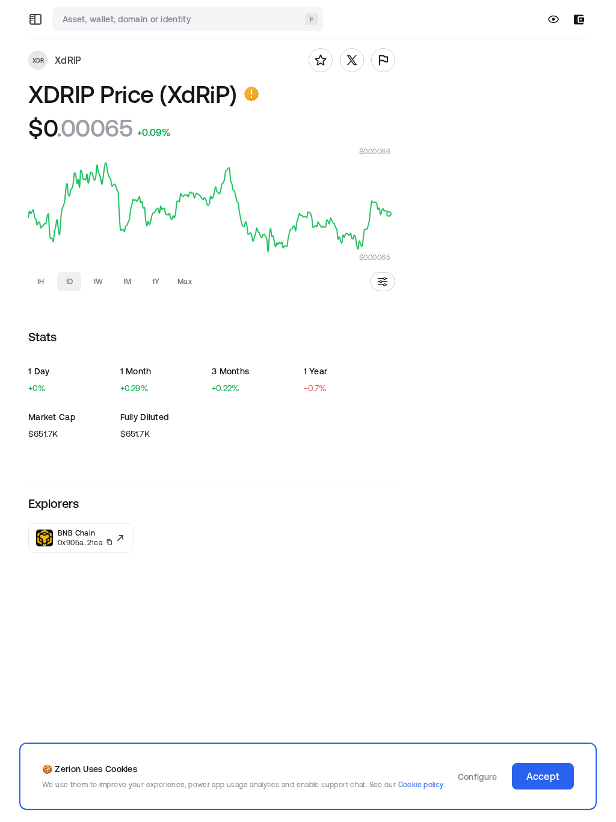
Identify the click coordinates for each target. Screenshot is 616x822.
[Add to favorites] (321, 60)
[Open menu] (35, 19)
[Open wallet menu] (579, 19)
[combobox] (189, 19)
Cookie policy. (421, 784)
